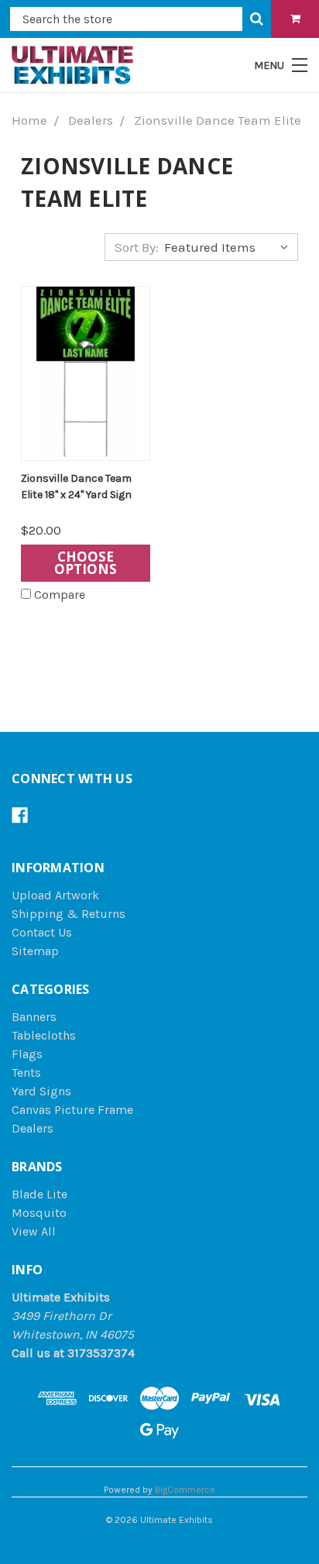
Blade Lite (39, 1194)
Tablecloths (44, 1035)
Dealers (32, 1128)
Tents (26, 1072)
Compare (59, 594)
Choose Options (85, 563)
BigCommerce (185, 1489)
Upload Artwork (55, 895)
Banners (34, 1016)
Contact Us (42, 932)
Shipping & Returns (68, 913)
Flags (27, 1054)
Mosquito (39, 1212)
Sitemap (35, 951)
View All (34, 1231)
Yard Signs (41, 1091)
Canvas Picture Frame (72, 1109)
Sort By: (137, 247)
